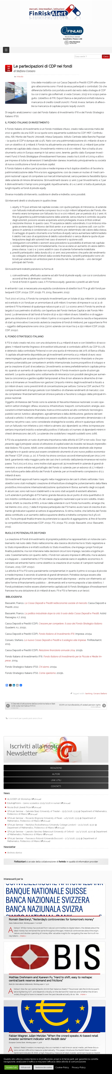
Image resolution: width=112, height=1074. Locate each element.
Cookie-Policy (62, 1067)
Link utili (56, 780)
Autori (56, 774)
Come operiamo (47, 673)
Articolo (19, 76)
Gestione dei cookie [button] (43, 1067)
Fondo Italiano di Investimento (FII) (56, 633)
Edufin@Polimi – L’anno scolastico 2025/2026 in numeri (33, 803)
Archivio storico (14, 853)
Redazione (56, 768)
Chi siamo (44, 666)
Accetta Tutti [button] (11, 1067)
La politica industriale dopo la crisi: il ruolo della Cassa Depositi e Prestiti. (62, 613)
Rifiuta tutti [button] (25, 1067)
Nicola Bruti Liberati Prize (19, 807)
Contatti (56, 786)
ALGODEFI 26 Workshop (19, 799)
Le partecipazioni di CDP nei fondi (43, 68)
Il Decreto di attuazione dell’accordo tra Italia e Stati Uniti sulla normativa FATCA (33, 706)
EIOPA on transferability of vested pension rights (80, 706)
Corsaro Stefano (100, 693)
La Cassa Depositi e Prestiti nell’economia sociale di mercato (56, 603)
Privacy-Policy (79, 1067)
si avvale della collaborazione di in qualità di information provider (56, 861)
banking (88, 693)
